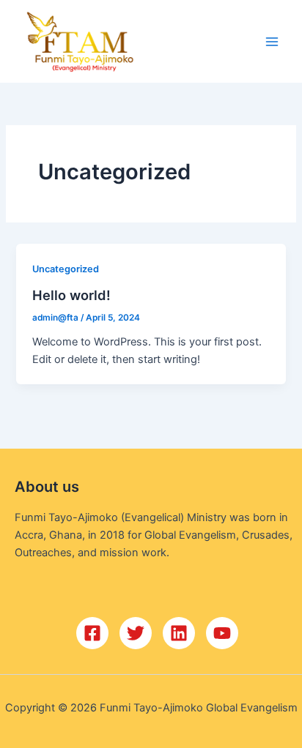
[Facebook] (92, 633)
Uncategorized (65, 268)
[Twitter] (135, 633)
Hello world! (71, 295)
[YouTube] (222, 633)
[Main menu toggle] (272, 41)
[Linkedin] (179, 633)
